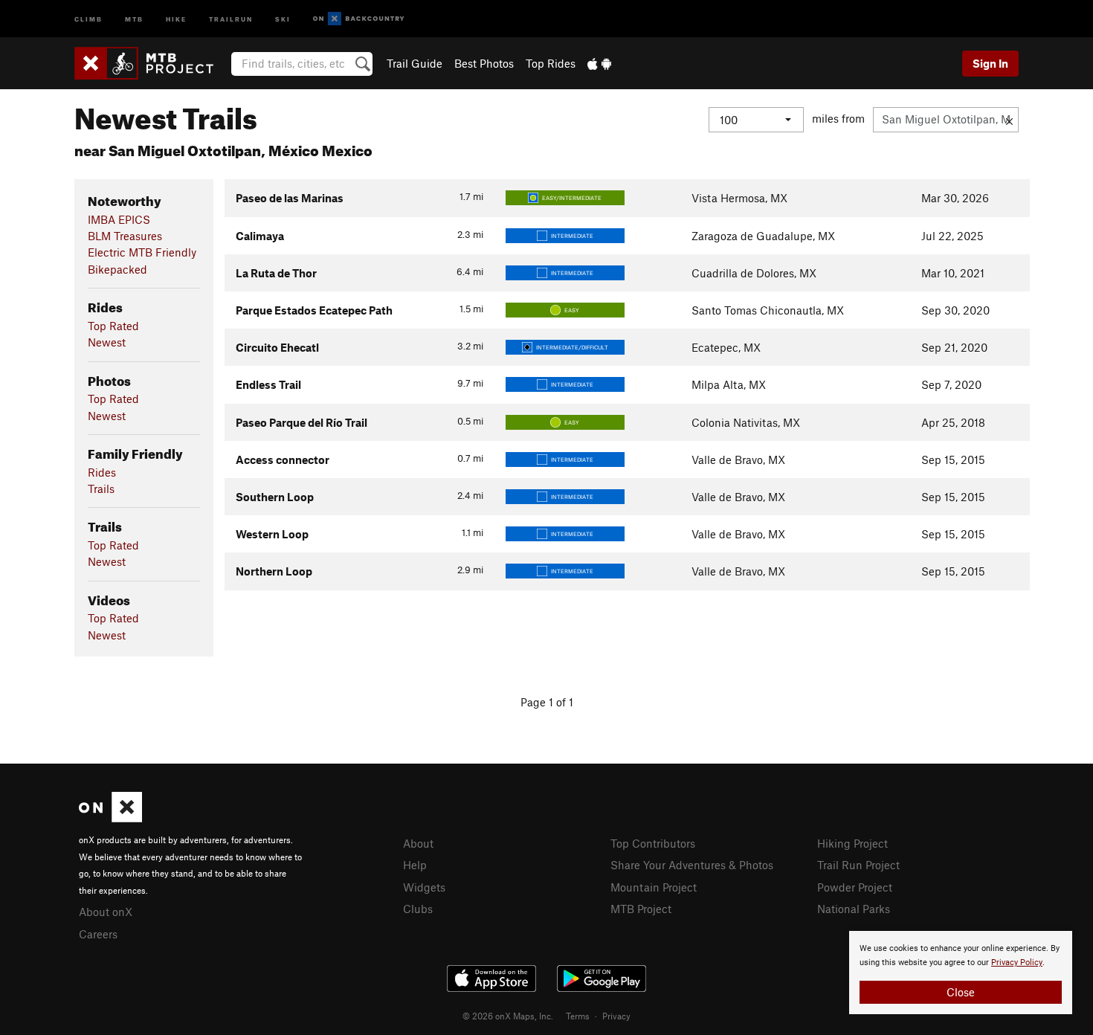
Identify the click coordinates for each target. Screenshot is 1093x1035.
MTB (134, 18)
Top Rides (550, 63)
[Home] (151, 63)
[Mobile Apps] (599, 63)
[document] (961, 972)
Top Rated (113, 325)
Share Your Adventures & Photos (691, 864)
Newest (107, 342)
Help (415, 864)
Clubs (418, 908)
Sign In (990, 63)
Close (961, 992)
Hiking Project (852, 843)
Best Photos (484, 63)
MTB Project (640, 908)
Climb (88, 18)
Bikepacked (117, 269)
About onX (105, 911)
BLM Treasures (125, 235)
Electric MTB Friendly (142, 252)
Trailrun (231, 18)
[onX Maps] (110, 818)
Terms (578, 1015)
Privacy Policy (1016, 962)
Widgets (424, 887)
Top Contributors (652, 843)
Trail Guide (414, 63)
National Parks (853, 908)
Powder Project (854, 887)
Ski (283, 18)
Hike (176, 18)
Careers (98, 934)
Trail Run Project (858, 864)
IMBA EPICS (119, 219)
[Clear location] (1009, 120)
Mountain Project (653, 887)
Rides (102, 472)
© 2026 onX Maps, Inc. (507, 1015)
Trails (101, 488)
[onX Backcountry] (359, 19)
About (418, 843)
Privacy (616, 1015)
